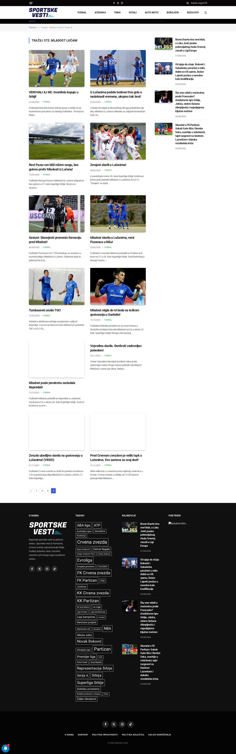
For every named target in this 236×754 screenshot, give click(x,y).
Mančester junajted (86, 622)
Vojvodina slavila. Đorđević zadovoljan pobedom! (115, 348)
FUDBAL (82, 12)
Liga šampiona (86, 617)
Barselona (100, 531)
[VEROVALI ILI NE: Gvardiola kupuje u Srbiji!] (56, 68)
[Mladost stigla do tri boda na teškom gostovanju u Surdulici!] (118, 286)
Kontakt (83, 734)
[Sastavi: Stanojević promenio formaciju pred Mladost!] (56, 213)
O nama (69, 734)
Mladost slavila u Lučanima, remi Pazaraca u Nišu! (112, 240)
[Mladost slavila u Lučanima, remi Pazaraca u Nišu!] (118, 213)
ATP (97, 525)
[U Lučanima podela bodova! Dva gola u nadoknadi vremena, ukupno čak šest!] (118, 68)
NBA (107, 628)
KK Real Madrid (83, 607)
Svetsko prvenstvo (88, 689)
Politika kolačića (133, 734)
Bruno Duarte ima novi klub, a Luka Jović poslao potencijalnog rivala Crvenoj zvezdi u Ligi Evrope (190, 45)
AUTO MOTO (151, 12)
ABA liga (83, 525)
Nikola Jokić (84, 635)
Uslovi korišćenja (159, 734)
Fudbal (47, 102)
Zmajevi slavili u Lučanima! (108, 165)
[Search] (187, 3)
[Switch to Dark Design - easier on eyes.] (205, 12)
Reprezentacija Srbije (94, 668)
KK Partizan (88, 600)
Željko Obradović (86, 699)
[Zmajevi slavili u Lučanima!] (118, 141)
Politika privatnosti (105, 734)
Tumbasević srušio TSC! (45, 310)
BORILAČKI (173, 12)
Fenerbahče (102, 567)
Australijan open (84, 531)
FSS (103, 580)
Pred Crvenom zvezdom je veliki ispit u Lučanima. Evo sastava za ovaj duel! (116, 458)
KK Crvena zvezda (93, 593)
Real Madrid (96, 662)
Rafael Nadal (82, 662)
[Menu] (31, 3)
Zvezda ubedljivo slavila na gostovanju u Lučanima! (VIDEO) (56, 458)
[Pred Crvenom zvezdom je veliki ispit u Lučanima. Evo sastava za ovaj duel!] (118, 431)
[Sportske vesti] (43, 12)
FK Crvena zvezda (93, 572)
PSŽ (100, 657)
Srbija (96, 675)
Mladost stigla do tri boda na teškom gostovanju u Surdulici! (114, 312)
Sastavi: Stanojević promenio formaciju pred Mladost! (55, 240)
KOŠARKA (100, 12)
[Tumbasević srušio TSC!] (56, 286)
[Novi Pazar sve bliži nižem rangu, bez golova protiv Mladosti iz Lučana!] (56, 141)
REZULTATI (193, 12)
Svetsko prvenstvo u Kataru (89, 694)
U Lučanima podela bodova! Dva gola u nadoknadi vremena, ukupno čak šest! (116, 94)
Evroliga (84, 560)
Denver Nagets (101, 549)
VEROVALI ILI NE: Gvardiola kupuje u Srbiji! (53, 94)
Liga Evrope (82, 612)
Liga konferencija (98, 612)
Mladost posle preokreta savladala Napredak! (52, 385)
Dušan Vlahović (104, 554)
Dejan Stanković (83, 549)
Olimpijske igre (83, 650)
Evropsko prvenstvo (86, 566)
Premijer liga (86, 657)
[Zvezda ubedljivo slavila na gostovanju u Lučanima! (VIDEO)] (56, 431)
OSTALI (133, 12)
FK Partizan (87, 580)
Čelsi (106, 694)
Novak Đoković (89, 641)
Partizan (102, 649)
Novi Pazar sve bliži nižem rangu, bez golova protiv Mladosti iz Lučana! (54, 167)
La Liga (97, 607)
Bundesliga (81, 536)
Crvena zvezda (92, 542)
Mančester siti (83, 629)
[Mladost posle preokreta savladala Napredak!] (56, 359)
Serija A (82, 675)
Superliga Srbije (90, 682)
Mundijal (96, 629)
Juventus (81, 586)
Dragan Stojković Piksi (86, 554)
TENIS (117, 12)
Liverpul (101, 617)
